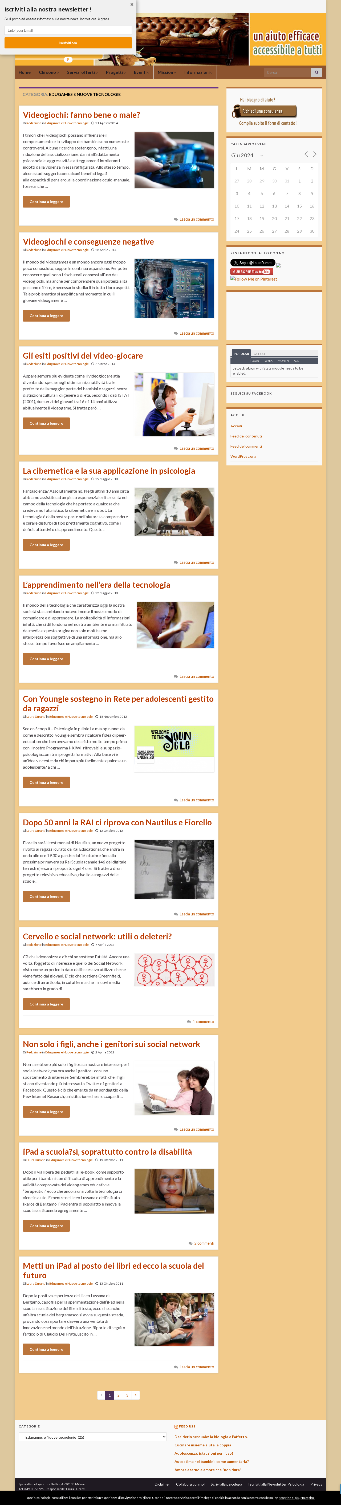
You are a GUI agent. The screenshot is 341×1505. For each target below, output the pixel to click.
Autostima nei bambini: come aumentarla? (211, 1461)
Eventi (140, 72)
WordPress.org (243, 456)
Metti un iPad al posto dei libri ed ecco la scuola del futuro (113, 1270)
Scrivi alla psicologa (226, 1484)
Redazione (34, 123)
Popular (241, 354)
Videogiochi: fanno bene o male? (81, 114)
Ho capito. (308, 1498)
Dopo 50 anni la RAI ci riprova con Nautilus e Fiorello (117, 822)
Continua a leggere (46, 201)
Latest (260, 354)
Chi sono (48, 72)
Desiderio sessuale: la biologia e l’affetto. (211, 1436)
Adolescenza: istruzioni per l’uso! (203, 1453)
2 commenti (204, 1243)
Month (283, 360)
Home (25, 72)
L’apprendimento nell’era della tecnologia (96, 584)
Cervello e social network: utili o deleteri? (97, 936)
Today (254, 360)
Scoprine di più (289, 1498)
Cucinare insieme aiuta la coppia (202, 1445)
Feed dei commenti (246, 446)
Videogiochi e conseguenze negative (88, 241)
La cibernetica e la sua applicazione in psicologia (109, 470)
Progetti (115, 72)
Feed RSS (187, 1426)
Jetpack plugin (244, 368)
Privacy (316, 1484)
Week (269, 360)
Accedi (236, 426)
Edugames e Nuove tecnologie (67, 123)
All (296, 360)
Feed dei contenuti (246, 436)
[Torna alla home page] (170, 39)
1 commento (203, 1021)
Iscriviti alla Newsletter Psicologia (276, 1484)
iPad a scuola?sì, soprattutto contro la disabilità (107, 1151)
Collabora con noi (190, 1484)
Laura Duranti (36, 717)
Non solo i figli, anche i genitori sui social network (111, 1044)
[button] (68, 10)
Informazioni (197, 72)
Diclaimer (162, 1484)
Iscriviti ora (68, 42)
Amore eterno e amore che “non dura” (207, 1469)
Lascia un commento (197, 219)
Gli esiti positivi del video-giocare (83, 355)
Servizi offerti (81, 72)
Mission (166, 72)
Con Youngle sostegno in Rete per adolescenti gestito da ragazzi (118, 703)
